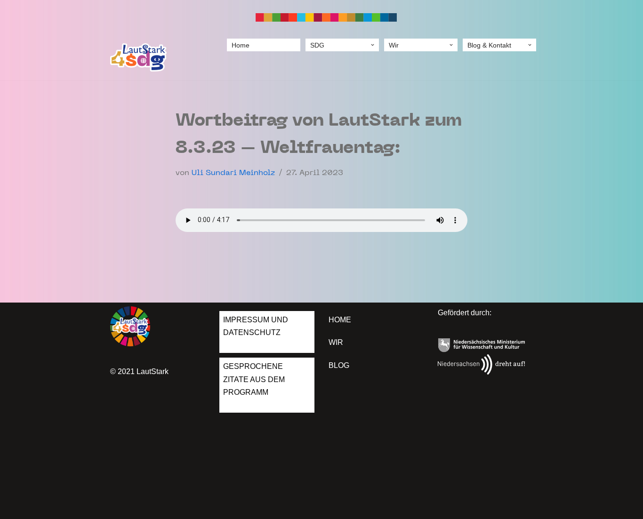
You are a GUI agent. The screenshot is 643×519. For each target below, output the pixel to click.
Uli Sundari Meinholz (233, 173)
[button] (372, 45)
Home (240, 44)
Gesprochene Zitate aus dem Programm (254, 379)
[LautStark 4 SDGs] (138, 57)
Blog (339, 365)
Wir (336, 342)
